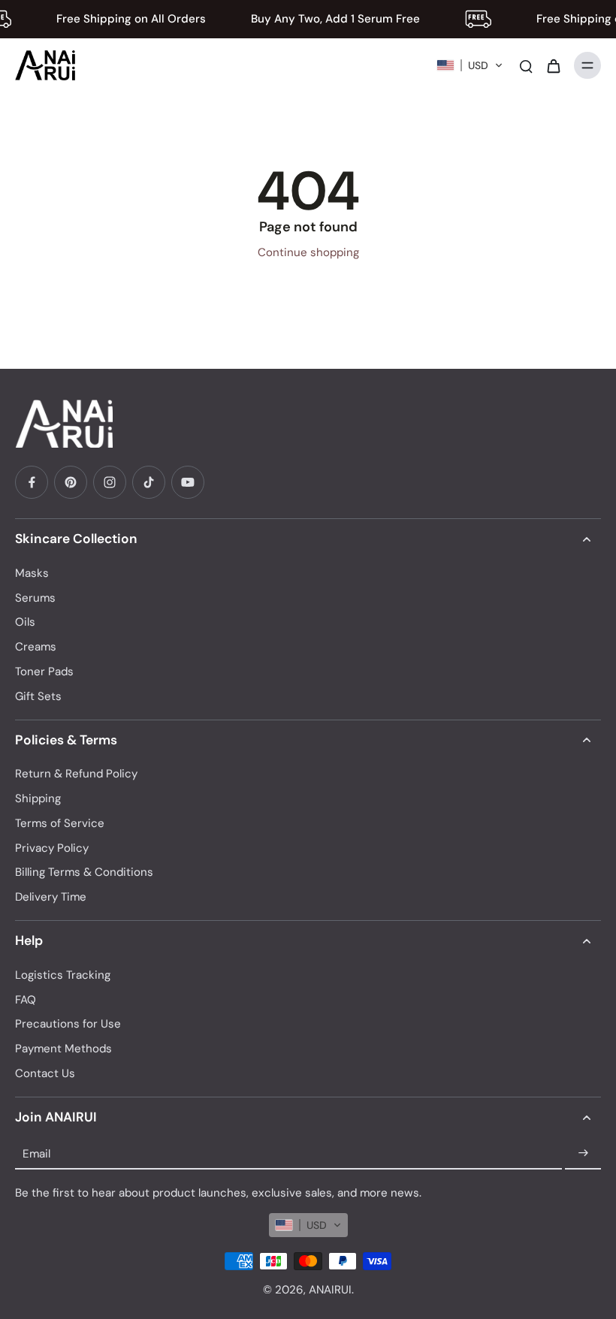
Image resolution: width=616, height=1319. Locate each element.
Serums (35, 597)
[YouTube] (187, 482)
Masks (32, 573)
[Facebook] (31, 482)
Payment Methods (63, 1048)
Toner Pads (44, 671)
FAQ (25, 999)
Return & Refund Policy (76, 773)
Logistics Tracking (62, 974)
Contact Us (45, 1073)
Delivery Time (50, 896)
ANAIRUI (330, 1289)
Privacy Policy (52, 848)
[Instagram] (109, 482)
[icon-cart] (552, 65)
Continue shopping (308, 252)
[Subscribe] (583, 1154)
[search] (525, 65)
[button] (469, 65)
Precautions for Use (68, 1023)
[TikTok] (148, 482)
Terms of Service (59, 823)
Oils (25, 621)
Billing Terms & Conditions (84, 872)
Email (36, 1153)
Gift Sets (38, 696)
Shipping (38, 798)
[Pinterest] (70, 482)
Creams (35, 646)
